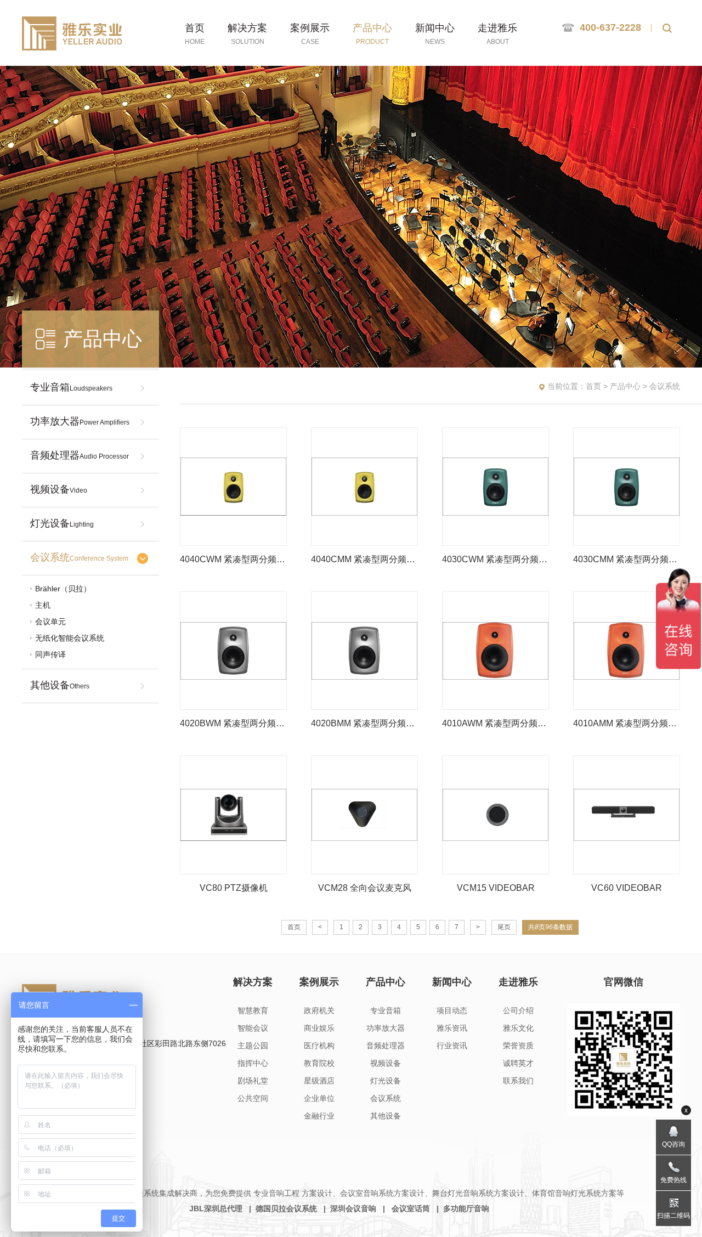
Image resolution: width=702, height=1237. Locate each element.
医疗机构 (319, 1045)
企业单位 (319, 1098)
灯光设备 (62, 523)
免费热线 (673, 1180)
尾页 (504, 927)
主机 (42, 605)
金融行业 (319, 1115)
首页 (593, 386)
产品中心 (625, 386)
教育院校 (319, 1063)
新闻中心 (452, 981)
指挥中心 (252, 1063)
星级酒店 (319, 1080)
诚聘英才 (518, 1063)
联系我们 (518, 1080)
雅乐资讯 (452, 1028)
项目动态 (452, 1010)
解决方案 (253, 981)
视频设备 (58, 489)
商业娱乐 (319, 1028)
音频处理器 (79, 455)
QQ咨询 (673, 1144)
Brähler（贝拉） (63, 588)
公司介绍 (518, 1010)
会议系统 (79, 557)
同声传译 (50, 654)
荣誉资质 (518, 1045)
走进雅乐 (518, 981)
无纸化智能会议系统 (69, 638)
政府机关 (319, 1010)
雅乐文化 (518, 1028)
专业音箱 (71, 387)
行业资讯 (452, 1045)
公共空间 (252, 1098)
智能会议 (252, 1028)
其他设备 (59, 685)
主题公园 (252, 1045)
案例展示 (319, 981)
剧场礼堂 (252, 1080)
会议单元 (50, 621)
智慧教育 (252, 1010)
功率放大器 (79, 421)
